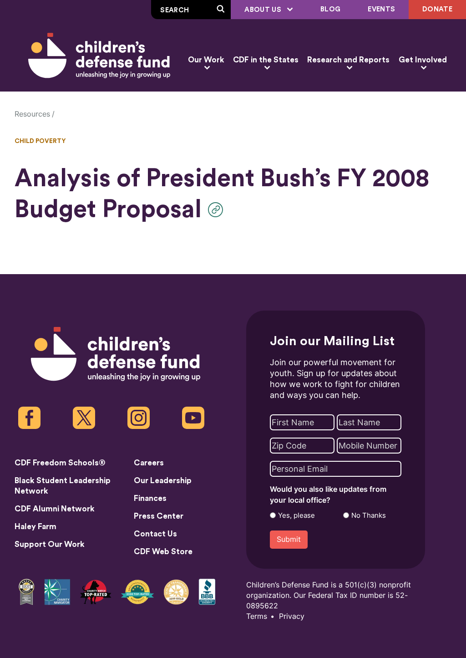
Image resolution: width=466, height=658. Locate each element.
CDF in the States (266, 60)
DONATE (437, 9)
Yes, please (296, 515)
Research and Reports (348, 60)
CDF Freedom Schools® (60, 463)
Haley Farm (35, 526)
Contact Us (155, 534)
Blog (330, 9)
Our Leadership (163, 481)
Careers (149, 463)
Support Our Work (50, 544)
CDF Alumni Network (55, 509)
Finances (150, 498)
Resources (32, 114)
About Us (263, 9)
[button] (218, 209)
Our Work (206, 60)
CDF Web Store (163, 552)
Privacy (291, 616)
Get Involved (423, 60)
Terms (256, 616)
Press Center (158, 516)
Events (381, 9)
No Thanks (368, 515)
